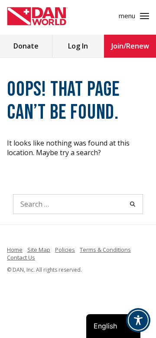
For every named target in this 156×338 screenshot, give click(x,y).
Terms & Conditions (105, 250)
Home (15, 250)
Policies (65, 250)
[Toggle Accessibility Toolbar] (138, 320)
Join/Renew (130, 46)
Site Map (38, 250)
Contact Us (21, 257)
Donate (26, 46)
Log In (78, 46)
